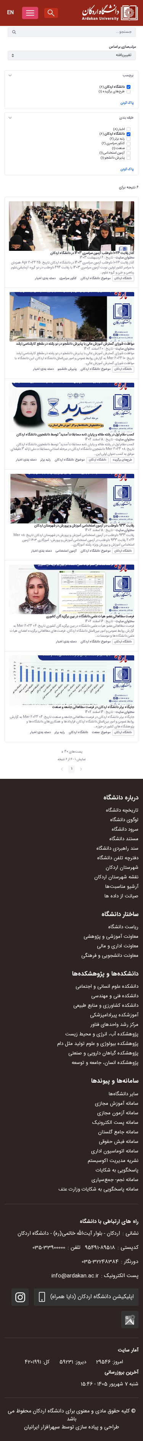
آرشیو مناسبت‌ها (121, 887)
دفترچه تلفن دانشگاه (117, 858)
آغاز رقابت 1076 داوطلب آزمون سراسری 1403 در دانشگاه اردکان (92, 253)
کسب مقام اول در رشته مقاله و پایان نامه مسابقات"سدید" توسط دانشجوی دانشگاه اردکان (75, 434)
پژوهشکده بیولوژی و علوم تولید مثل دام (97, 1044)
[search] (51, 13)
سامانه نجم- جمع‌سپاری (115, 1180)
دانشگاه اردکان (123, 278)
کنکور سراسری (68, 278)
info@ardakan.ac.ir (75, 1276)
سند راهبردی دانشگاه (117, 848)
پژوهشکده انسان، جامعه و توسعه (105, 1063)
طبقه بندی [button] (126, 117)
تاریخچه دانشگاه (122, 810)
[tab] (71, 75)
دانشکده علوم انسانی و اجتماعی (107, 986)
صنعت (96, 732)
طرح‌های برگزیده (122, 459)
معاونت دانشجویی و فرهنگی (109, 956)
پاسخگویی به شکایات (117, 1170)
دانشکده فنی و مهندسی (114, 996)
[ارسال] (14, 32)
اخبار (38, 278)
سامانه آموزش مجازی (116, 1103)
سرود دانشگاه (125, 829)
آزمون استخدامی (66, 551)
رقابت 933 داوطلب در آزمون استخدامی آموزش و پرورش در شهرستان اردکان (84, 525)
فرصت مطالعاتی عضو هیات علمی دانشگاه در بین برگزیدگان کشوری (90, 616)
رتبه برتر (45, 459)
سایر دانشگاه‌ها (123, 1094)
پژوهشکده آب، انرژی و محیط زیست (101, 1034)
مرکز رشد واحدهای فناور (114, 1025)
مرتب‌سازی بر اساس (122, 47)
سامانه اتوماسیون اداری (114, 1151)
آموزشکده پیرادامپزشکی (114, 1015)
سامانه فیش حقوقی (118, 1142)
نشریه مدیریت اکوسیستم (113, 1161)
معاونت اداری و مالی (117, 946)
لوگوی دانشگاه (124, 820)
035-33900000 (48, 1247)
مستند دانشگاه (123, 839)
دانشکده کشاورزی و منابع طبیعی (105, 1005)
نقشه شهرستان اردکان (116, 877)
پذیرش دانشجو (67, 369)
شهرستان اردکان (122, 867)
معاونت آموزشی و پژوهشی (111, 936)
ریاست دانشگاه (123, 927)
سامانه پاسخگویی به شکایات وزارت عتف (98, 1189)
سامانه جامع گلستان (118, 1132)
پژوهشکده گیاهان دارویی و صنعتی (103, 1053)
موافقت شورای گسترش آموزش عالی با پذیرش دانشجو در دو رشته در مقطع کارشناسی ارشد (75, 344)
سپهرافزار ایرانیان (42, 1427)
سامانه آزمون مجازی (117, 1113)
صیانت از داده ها (121, 896)
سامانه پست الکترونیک (115, 1122)
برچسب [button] (128, 75)
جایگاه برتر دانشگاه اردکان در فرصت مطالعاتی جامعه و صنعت (93, 707)
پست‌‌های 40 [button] (70, 752)
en (10, 12)
